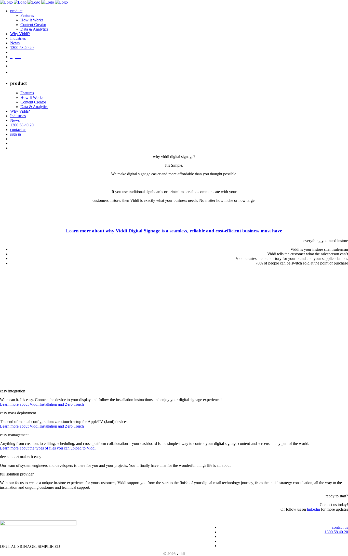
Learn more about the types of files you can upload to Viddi (48, 448)
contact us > (338, 518)
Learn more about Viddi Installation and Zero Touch (42, 404)
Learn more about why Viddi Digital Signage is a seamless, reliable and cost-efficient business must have (174, 230)
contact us (340, 527)
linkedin (313, 509)
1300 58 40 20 (336, 532)
